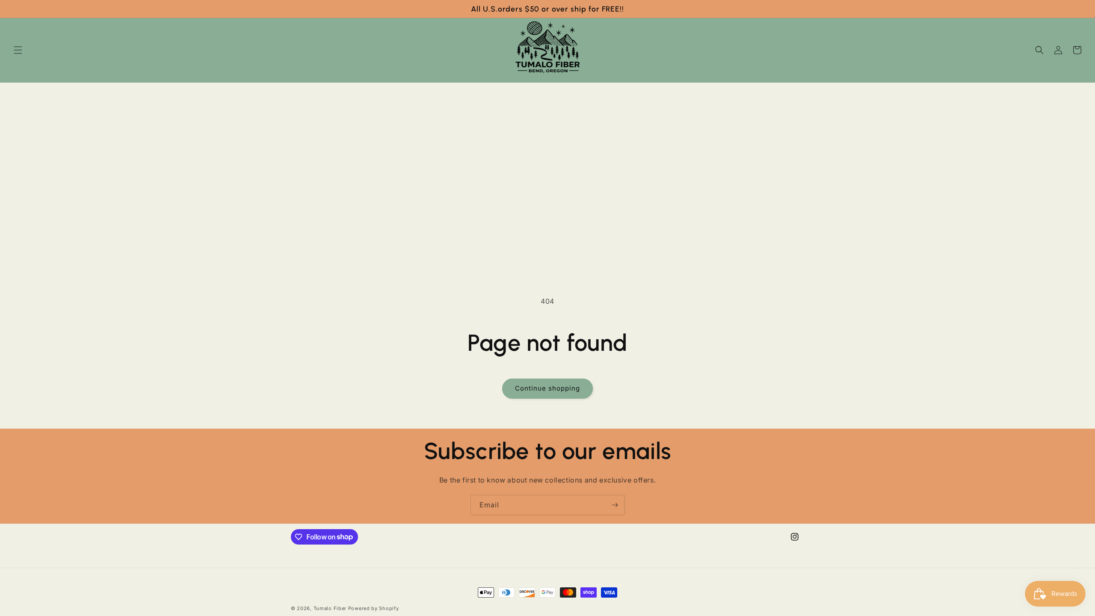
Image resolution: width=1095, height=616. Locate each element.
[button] (18, 50)
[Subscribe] (614, 505)
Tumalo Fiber (330, 608)
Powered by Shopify (373, 608)
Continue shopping (547, 388)
